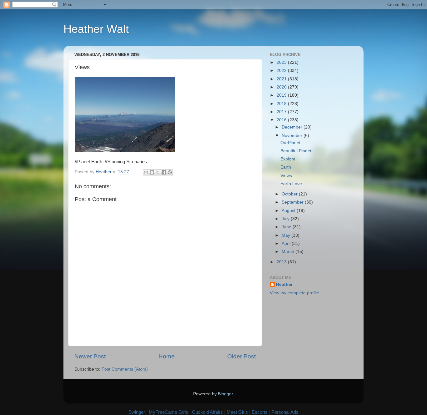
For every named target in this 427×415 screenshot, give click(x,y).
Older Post (241, 356)
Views (286, 175)
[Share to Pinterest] (170, 172)
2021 (282, 79)
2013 (282, 262)
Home (166, 356)
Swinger (136, 412)
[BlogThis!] (152, 172)
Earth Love (291, 183)
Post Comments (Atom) (125, 369)
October (290, 194)
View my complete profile (294, 293)
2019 (282, 95)
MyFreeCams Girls (168, 412)
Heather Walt (96, 29)
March (288, 251)
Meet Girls (237, 412)
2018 (282, 103)
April (287, 243)
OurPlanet (290, 142)
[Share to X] (158, 172)
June (287, 227)
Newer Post (90, 356)
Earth (285, 167)
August (289, 210)
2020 (282, 87)
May (286, 235)
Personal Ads (285, 412)
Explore (287, 159)
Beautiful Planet (295, 151)
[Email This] (146, 172)
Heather (284, 284)
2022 (282, 70)
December (293, 127)
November (293, 135)
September (293, 202)
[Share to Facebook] (164, 172)
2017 (282, 111)
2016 (282, 120)
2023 (282, 62)
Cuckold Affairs (207, 412)
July (286, 218)
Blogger (225, 394)
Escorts (260, 412)
